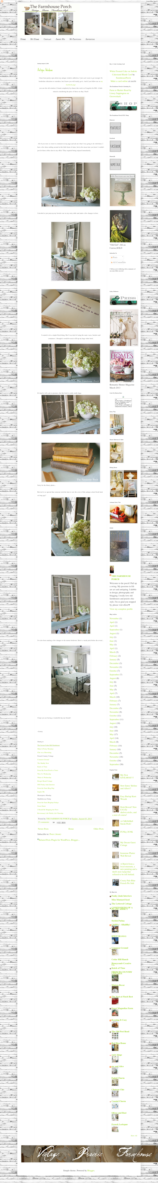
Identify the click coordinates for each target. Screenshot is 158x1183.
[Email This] (58, 823)
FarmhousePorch (123, 77)
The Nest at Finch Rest (122, 996)
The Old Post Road (120, 1031)
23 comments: (44, 822)
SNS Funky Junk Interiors (46, 784)
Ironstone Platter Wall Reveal (127, 854)
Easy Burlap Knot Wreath (128, 797)
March (112, 652)
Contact (47, 39)
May (112, 644)
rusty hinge (117, 1054)
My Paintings (75, 39)
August (113, 633)
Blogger (90, 1170)
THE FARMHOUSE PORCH (121, 577)
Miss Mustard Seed (121, 899)
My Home (34, 39)
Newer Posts (43, 828)
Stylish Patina (118, 920)
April (112, 622)
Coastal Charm (119, 1101)
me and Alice (118, 1066)
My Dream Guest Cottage (128, 844)
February (114, 655)
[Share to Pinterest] (65, 823)
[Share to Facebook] (63, 823)
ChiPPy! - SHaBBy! (121, 924)
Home (23, 39)
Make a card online (119, 81)
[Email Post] (53, 822)
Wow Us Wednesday (44, 774)
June (112, 640)
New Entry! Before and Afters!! (128, 787)
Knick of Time (42, 767)
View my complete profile (121, 608)
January (113, 659)
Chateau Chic (118, 1089)
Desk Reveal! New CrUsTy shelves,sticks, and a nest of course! (124, 811)
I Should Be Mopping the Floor (47, 809)
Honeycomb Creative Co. (121, 964)
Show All (134, 1135)
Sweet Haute (41, 806)
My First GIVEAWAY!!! (127, 776)
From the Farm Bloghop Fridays (48, 802)
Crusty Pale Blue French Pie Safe (127, 882)
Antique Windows (45, 70)
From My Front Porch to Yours (47, 770)
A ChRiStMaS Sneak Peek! (126, 822)
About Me (60, 39)
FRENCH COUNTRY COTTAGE (122, 972)
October (113, 670)
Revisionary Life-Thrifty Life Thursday (50, 813)
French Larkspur (120, 1124)
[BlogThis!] (59, 823)
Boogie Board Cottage (44, 781)
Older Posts (99, 828)
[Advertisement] (26, 68)
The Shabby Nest (43, 763)
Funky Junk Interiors (122, 895)
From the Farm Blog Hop (45, 788)
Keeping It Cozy (119, 1019)
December (114, 663)
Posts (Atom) (55, 834)
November (114, 618)
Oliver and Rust (119, 1112)
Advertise (90, 39)
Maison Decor (118, 985)
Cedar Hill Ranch (120, 959)
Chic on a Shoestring (44, 752)
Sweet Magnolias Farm (122, 1008)
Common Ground (43, 759)
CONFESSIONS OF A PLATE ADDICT (122, 908)
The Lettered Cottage (122, 903)
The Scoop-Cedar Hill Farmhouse (48, 745)
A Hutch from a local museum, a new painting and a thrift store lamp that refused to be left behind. (124, 869)
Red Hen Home (119, 1043)
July (111, 637)
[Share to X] (61, 823)
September (114, 629)
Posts (114, 257)
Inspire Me (41, 792)
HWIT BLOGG (119, 936)
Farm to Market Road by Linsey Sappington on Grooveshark (120, 93)
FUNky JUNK (126, 831)
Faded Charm (118, 1077)
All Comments (119, 262)
